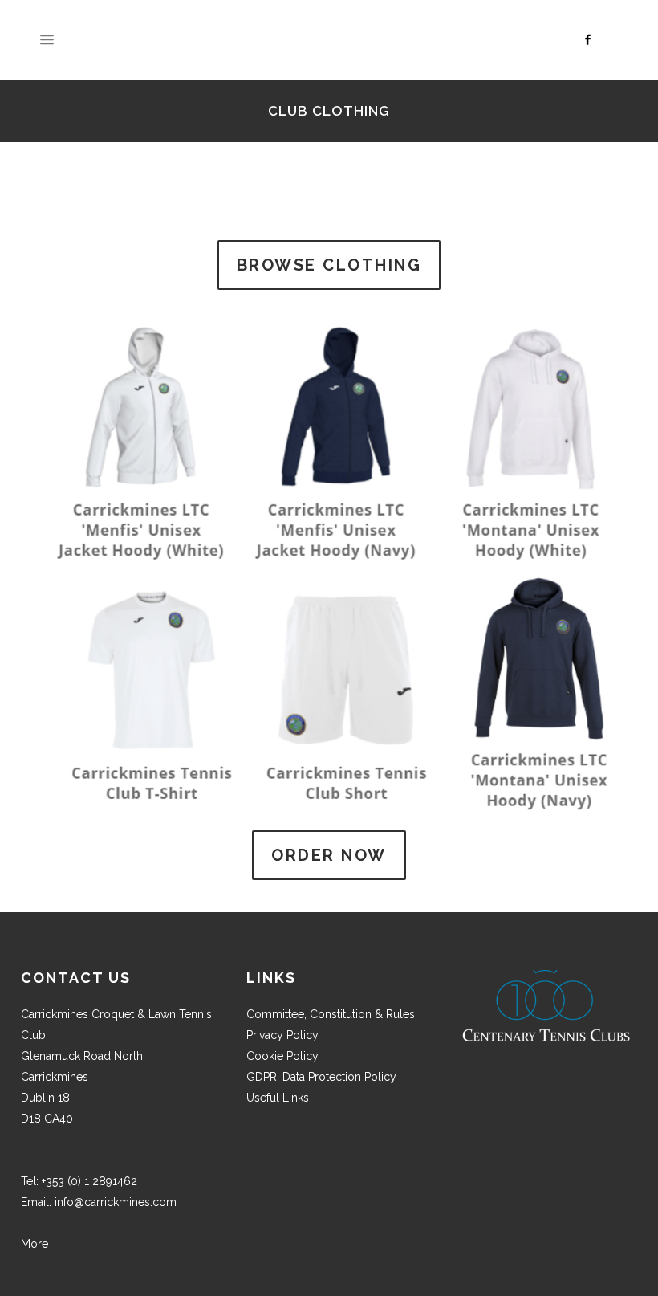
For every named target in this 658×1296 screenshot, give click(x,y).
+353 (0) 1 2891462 (89, 1181)
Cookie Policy (282, 1055)
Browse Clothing (329, 265)
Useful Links (277, 1097)
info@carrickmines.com (116, 1202)
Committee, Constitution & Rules (330, 1014)
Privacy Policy (282, 1035)
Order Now (329, 855)
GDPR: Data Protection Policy (321, 1076)
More (34, 1243)
